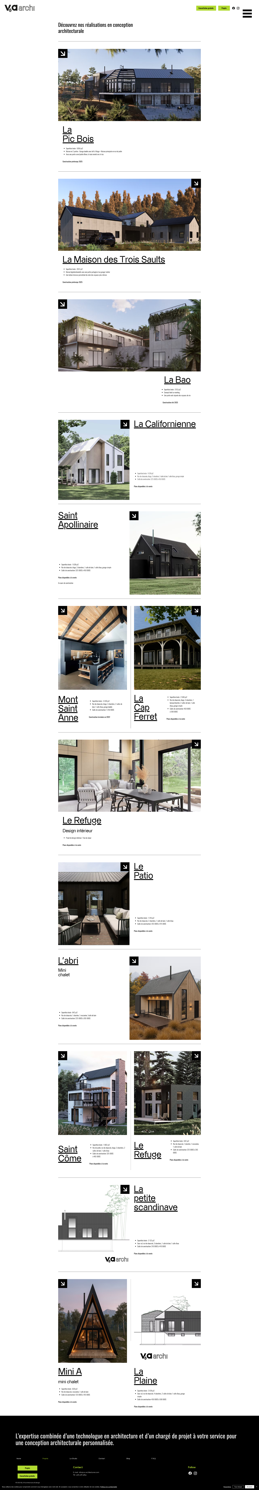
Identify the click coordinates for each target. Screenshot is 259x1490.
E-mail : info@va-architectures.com (86, 1472)
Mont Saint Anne (68, 709)
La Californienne (165, 424)
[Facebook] (233, 8)
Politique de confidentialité (108, 1487)
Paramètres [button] (227, 1487)
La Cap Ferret (145, 707)
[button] (247, 13)
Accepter (249, 1487)
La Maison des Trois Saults (114, 260)
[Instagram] (238, 8)
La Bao (177, 380)
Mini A (70, 1372)
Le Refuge (82, 820)
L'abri (68, 961)
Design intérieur (78, 831)
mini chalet (68, 1382)
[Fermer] (256, 1486)
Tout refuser (238, 1487)
